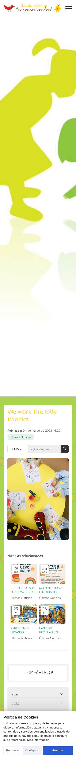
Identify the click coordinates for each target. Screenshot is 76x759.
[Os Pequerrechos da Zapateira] (32, 8)
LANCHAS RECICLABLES (48, 630)
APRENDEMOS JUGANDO (20, 630)
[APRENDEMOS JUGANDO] (24, 614)
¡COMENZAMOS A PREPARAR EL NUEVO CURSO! (50, 590)
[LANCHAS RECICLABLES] (52, 614)
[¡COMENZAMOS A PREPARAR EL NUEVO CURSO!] (52, 574)
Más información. (38, 739)
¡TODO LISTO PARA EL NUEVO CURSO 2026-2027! (23, 590)
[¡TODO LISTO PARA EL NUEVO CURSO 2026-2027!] (24, 574)
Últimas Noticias (20, 437)
